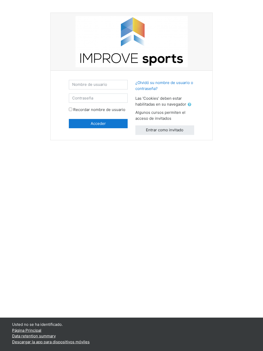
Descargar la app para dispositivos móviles (51, 341)
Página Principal (26, 330)
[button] (190, 104)
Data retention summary (34, 336)
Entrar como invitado (164, 129)
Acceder (98, 123)
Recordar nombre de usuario (99, 109)
